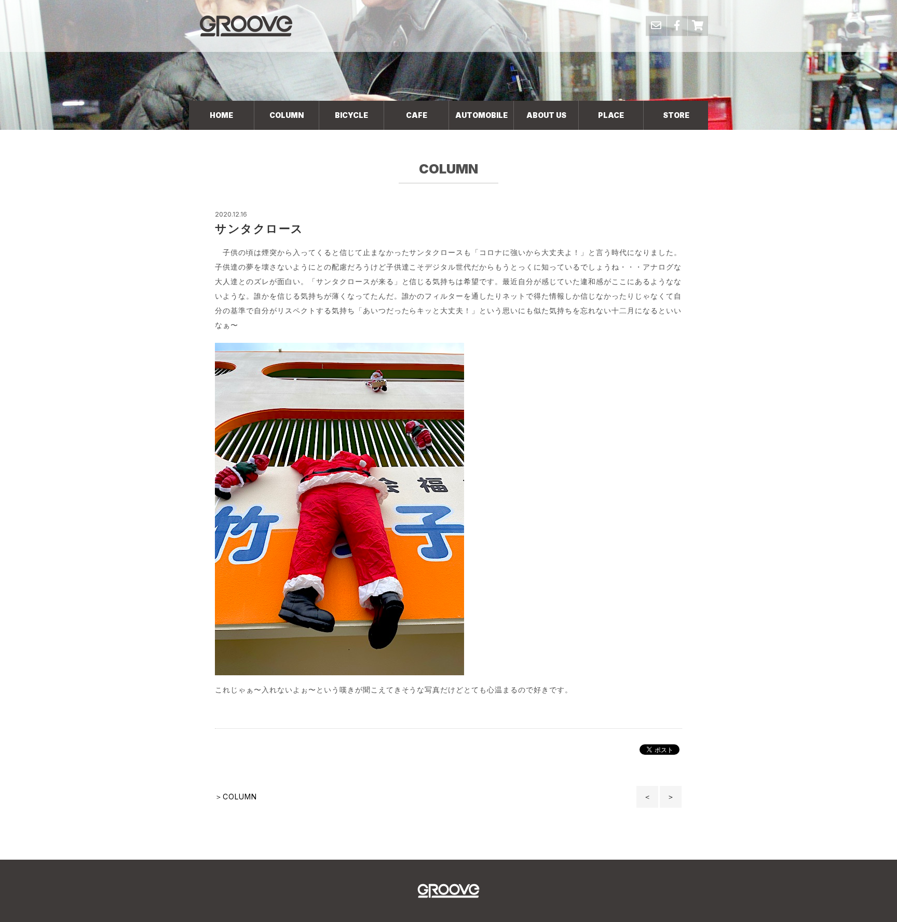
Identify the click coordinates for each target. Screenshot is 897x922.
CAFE (416, 115)
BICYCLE (351, 115)
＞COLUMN (236, 796)
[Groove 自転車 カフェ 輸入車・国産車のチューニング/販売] (246, 25)
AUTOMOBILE (481, 115)
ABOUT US (546, 115)
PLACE (611, 115)
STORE (676, 115)
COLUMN (286, 115)
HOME (221, 115)
